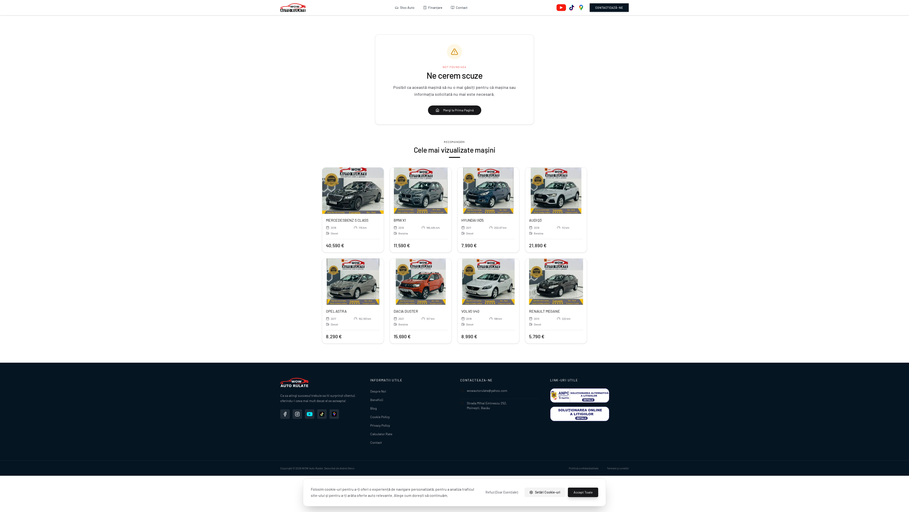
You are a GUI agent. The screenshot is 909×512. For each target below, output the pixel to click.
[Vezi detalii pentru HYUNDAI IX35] (488, 191)
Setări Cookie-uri (547, 492)
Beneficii (376, 400)
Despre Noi (378, 391)
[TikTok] (571, 7)
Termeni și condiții (618, 468)
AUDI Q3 (535, 220)
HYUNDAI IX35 (472, 220)
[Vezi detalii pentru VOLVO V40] (488, 282)
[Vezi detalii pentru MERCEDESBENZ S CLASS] (353, 191)
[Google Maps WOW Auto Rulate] (334, 414)
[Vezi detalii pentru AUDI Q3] (556, 191)
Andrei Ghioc (347, 468)
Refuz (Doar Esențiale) (502, 492)
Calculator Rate (381, 434)
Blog (373, 408)
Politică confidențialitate (583, 468)
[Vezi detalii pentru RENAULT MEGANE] (556, 282)
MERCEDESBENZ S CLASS (347, 220)
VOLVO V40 (470, 311)
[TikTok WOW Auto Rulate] (322, 414)
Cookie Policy (380, 417)
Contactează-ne (609, 7)
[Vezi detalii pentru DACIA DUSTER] (420, 282)
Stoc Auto (407, 7)
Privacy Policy (380, 425)
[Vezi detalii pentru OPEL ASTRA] (353, 282)
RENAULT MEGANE (544, 311)
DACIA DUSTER (406, 311)
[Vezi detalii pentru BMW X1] (420, 191)
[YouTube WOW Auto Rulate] (309, 414)
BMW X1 (400, 220)
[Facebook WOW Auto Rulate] (285, 414)
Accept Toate (583, 492)
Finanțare (435, 7)
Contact (462, 7)
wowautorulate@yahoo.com (487, 391)
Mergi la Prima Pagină (458, 110)
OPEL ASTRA (336, 311)
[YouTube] (561, 7)
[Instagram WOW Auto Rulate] (297, 414)
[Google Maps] (581, 7)
